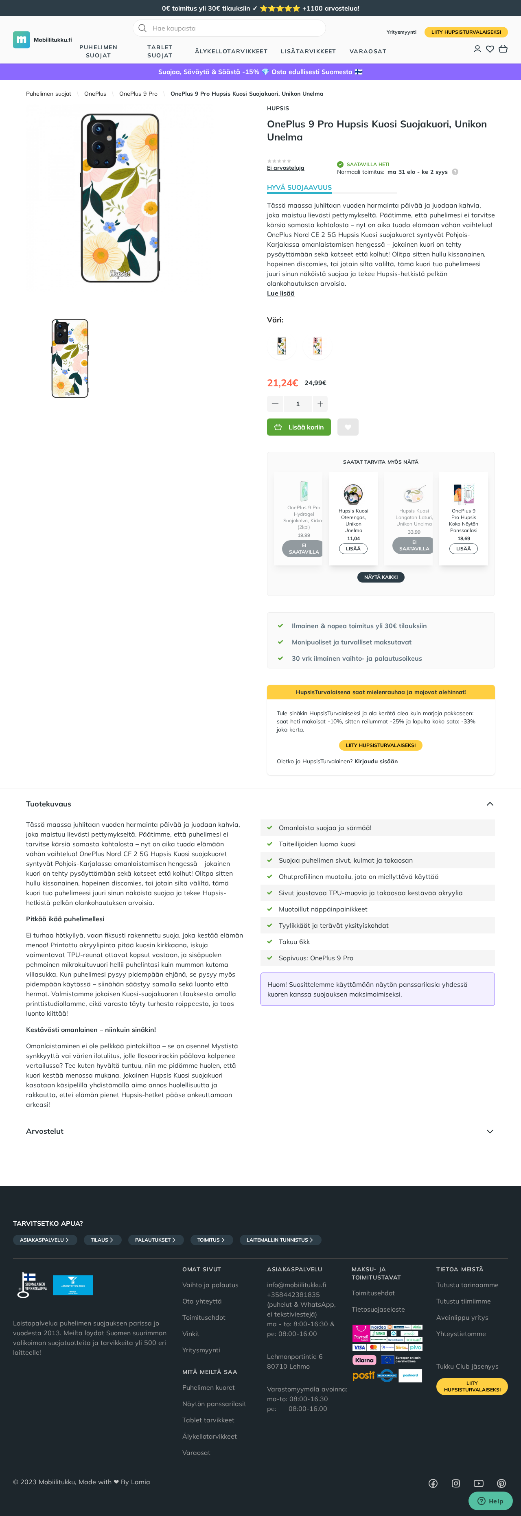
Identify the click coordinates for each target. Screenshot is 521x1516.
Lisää (353, 548)
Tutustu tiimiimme (463, 1301)
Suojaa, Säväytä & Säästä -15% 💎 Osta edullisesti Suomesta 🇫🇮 (260, 72)
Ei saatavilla (304, 548)
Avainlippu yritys (462, 1317)
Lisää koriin (306, 427)
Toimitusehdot (203, 1317)
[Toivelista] (490, 49)
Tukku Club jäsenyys (467, 1366)
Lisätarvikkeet (309, 51)
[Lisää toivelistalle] (348, 427)
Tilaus (99, 1240)
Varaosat (368, 51)
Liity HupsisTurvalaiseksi (466, 32)
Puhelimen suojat (98, 51)
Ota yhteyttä (202, 1301)
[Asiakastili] (478, 49)
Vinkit (190, 1334)
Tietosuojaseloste (378, 1309)
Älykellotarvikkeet (231, 51)
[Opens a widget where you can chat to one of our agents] (490, 1502)
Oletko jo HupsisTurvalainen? (337, 761)
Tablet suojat (160, 51)
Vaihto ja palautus (210, 1285)
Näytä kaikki (381, 577)
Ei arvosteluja (285, 167)
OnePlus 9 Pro (138, 93)
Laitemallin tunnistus (277, 1240)
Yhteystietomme (461, 1334)
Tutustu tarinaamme (467, 1285)
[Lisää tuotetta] (320, 404)
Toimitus (208, 1240)
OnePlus (95, 93)
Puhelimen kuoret (208, 1387)
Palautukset (153, 1240)
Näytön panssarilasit (214, 1404)
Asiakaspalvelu (42, 1240)
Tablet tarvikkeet (208, 1420)
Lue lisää (281, 293)
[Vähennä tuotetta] (275, 404)
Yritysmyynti (402, 32)
